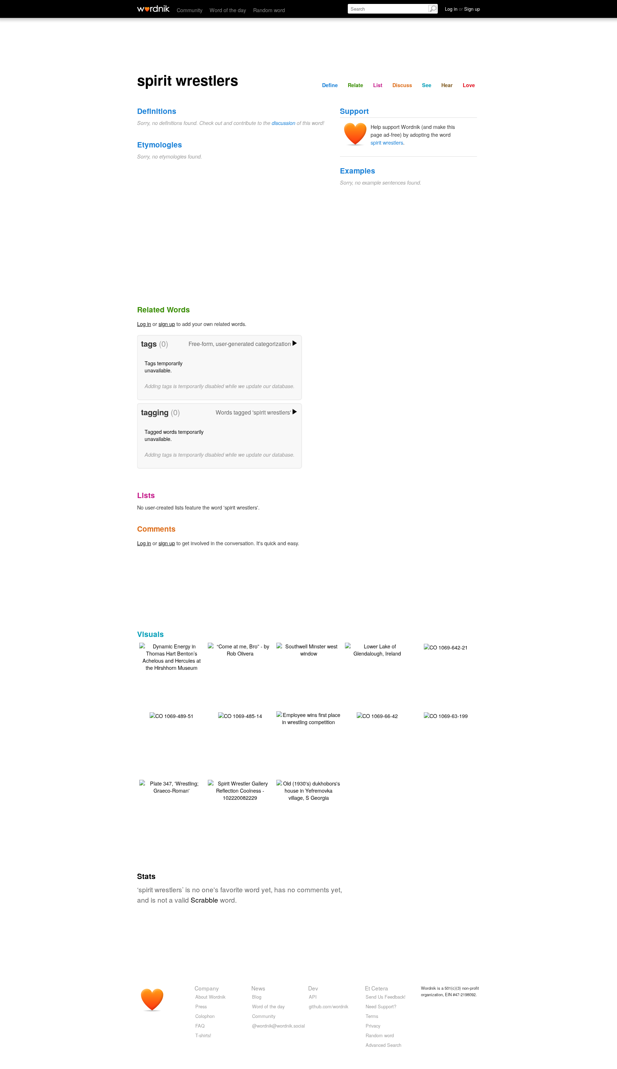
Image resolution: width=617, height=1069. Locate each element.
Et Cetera (376, 988)
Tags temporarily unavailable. (163, 366)
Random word (269, 10)
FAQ (200, 1025)
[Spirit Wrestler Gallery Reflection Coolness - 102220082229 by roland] (240, 789)
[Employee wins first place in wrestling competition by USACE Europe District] (308, 717)
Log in (144, 323)
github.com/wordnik (328, 1006)
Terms (372, 1016)
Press (201, 1006)
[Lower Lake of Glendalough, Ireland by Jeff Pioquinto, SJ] (377, 649)
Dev (313, 988)
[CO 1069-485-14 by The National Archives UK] (240, 715)
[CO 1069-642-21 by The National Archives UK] (446, 646)
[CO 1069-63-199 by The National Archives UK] (446, 715)
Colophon (205, 1016)
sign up (167, 323)
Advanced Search (383, 1045)
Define (330, 85)
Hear (447, 85)
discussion (283, 122)
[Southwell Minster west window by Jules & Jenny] (308, 649)
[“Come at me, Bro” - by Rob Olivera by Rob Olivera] (240, 649)
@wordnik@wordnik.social (278, 1025)
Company (207, 988)
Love (469, 85)
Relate (355, 85)
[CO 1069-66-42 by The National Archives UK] (377, 715)
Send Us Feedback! (386, 996)
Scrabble (204, 899)
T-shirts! (203, 1035)
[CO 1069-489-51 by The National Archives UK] (172, 715)
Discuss (402, 85)
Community (189, 10)
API (313, 996)
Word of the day (228, 10)
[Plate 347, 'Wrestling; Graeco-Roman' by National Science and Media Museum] (171, 786)
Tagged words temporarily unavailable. (174, 435)
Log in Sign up (462, 8)
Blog (256, 996)
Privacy (373, 1025)
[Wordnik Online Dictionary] (153, 8)
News (258, 988)
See (426, 85)
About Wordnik (210, 996)
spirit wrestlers (387, 142)
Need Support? (381, 1006)
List (377, 85)
